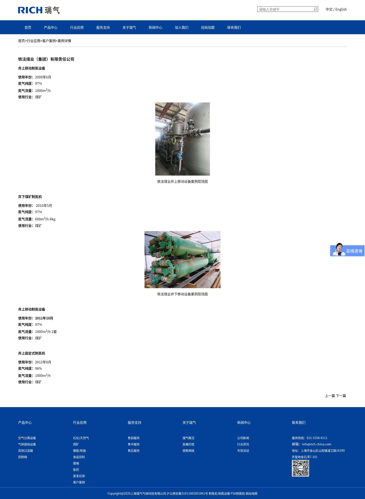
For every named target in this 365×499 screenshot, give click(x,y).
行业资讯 (243, 444)
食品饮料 (79, 457)
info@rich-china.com (316, 444)
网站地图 (251, 493)
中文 (329, 9)
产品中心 (50, 27)
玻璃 (76, 463)
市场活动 (243, 450)
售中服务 (134, 444)
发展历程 (188, 444)
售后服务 (134, 450)
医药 (76, 469)
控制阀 (22, 457)
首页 (28, 27)
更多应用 (79, 476)
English (341, 9)
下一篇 (341, 395)
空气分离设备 (27, 438)
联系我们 (234, 27)
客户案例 (49, 40)
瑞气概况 (188, 438)
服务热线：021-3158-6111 (309, 438)
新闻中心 (155, 27)
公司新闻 (243, 438)
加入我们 (181, 27)
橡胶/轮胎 (79, 450)
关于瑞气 (129, 27)
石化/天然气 (81, 438)
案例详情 (64, 40)
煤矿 (76, 444)
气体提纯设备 (27, 444)
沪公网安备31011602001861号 (187, 493)
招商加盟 (208, 27)
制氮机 (213, 493)
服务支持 (103, 27)
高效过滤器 (25, 450)
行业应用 (77, 27)
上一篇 (329, 395)
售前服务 (134, 438)
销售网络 (188, 450)
